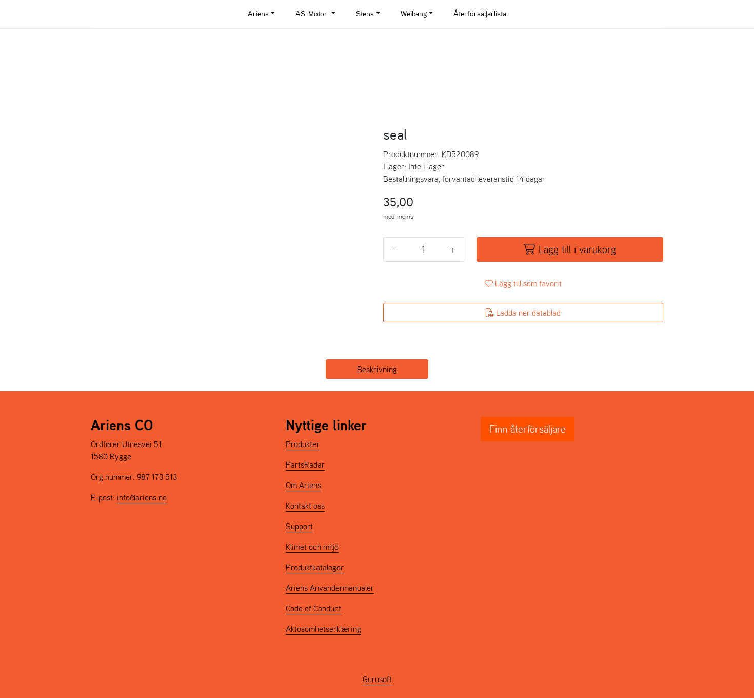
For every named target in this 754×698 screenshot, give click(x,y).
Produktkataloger (315, 567)
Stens (365, 14)
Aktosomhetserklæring (323, 629)
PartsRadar (305, 464)
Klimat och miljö (312, 546)
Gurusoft (377, 679)
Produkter (303, 444)
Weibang (414, 14)
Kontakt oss (305, 505)
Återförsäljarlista (479, 14)
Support (299, 526)
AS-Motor (312, 14)
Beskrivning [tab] (377, 369)
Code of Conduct (313, 608)
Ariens (258, 14)
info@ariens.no (142, 497)
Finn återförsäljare (527, 429)
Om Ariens (303, 485)
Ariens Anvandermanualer (330, 587)
